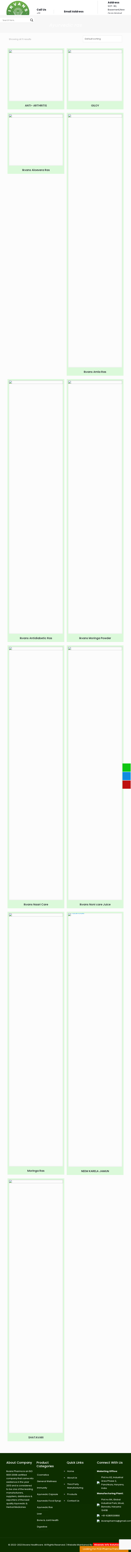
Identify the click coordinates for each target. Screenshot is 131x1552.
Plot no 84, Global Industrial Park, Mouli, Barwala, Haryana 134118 (112, 1505)
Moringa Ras (36, 1171)
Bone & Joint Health (48, 1520)
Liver (39, 1513)
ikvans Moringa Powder (95, 638)
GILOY (95, 105)
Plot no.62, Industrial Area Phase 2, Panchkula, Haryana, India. (112, 1483)
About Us (72, 1477)
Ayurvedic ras (45, 1507)
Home (70, 1471)
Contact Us (73, 1500)
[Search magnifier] (31, 20)
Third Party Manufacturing (75, 1486)
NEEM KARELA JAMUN (95, 1171)
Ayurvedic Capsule (47, 1494)
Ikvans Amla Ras (95, 372)
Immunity (42, 1487)
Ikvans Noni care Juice (95, 904)
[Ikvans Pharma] (18, 7)
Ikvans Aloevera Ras (36, 170)
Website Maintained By (94, 1544)
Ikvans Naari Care (36, 904)
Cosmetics (43, 1474)
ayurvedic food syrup (49, 1500)
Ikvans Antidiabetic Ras (36, 638)
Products (72, 1494)
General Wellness (47, 1481)
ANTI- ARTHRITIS (36, 105)
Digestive (42, 1526)
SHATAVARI (35, 1437)
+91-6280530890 (110, 1515)
